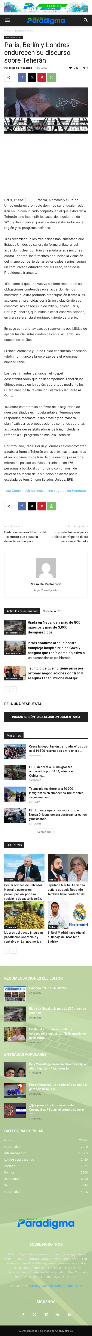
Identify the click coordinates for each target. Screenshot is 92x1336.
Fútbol (52, 926)
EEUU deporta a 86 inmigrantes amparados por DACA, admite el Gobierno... (51, 771)
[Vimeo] (46, 1314)
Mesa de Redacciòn (20, 67)
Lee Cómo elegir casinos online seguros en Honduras (46, 491)
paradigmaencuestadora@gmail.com (55, 1286)
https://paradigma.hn (46, 590)
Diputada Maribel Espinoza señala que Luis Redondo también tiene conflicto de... (67, 889)
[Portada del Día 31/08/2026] (15, 993)
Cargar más (44, 831)
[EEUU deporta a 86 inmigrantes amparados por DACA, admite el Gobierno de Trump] (15, 772)
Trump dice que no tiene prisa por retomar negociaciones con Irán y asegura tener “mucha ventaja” (55, 673)
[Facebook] (22, 77)
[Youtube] (69, 1314)
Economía (11, 926)
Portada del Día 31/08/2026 (48, 988)
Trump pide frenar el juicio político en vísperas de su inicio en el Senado (69, 536)
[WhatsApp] (51, 77)
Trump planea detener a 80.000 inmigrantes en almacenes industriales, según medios (56, 793)
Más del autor (52, 611)
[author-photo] (46, 578)
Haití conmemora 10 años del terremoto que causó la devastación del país (25, 536)
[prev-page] (7, 689)
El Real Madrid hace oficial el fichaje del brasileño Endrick (66, 937)
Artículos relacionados (22, 611)
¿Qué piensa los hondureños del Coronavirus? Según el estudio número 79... (56, 1110)
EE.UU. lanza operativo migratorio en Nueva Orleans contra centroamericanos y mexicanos (58, 815)
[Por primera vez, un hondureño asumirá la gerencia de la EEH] (15, 1090)
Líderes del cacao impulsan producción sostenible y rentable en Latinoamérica (23, 937)
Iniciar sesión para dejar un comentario (46, 717)
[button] (7, 20)
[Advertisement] (46, 166)
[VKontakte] (57, 1314)
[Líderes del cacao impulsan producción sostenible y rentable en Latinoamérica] (24, 915)
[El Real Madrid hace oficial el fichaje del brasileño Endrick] (68, 915)
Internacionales (24, 30)
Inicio (7, 30)
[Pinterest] (41, 77)
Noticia (9, 879)
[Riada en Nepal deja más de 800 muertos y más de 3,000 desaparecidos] (15, 627)
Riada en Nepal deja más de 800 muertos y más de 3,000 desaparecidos (54, 627)
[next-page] (13, 689)
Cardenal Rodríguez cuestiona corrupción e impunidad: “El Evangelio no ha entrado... (57, 1034)
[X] (32, 77)
